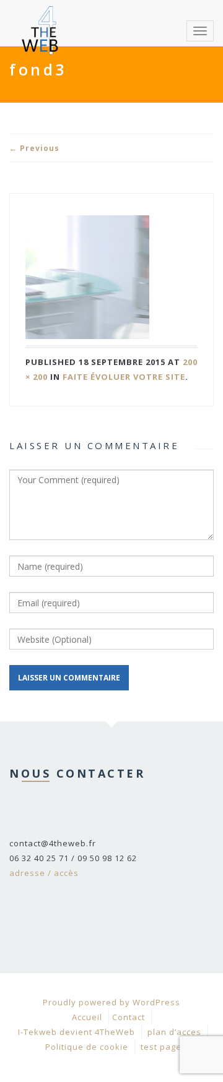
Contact (128, 1017)
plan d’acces (174, 1031)
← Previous (34, 148)
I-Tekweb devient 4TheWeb (76, 1031)
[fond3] (111, 277)
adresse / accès (44, 872)
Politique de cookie (86, 1046)
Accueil (87, 1017)
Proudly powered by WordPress (111, 1002)
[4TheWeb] (40, 15)
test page (161, 1046)
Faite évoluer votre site (124, 376)
